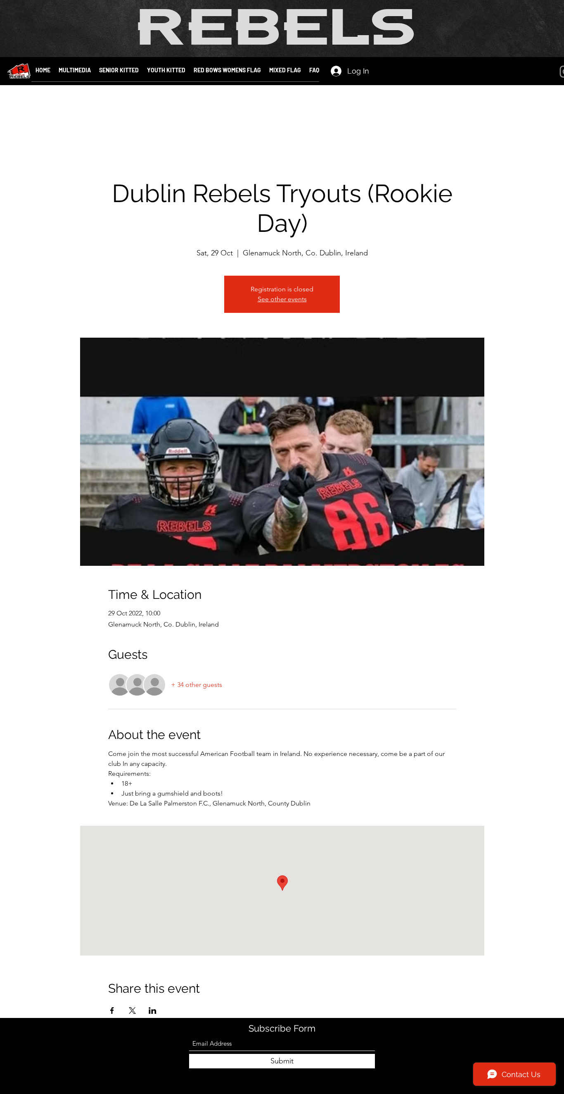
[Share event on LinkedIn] (152, 1010)
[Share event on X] (132, 1010)
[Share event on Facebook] (112, 1010)
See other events (282, 299)
